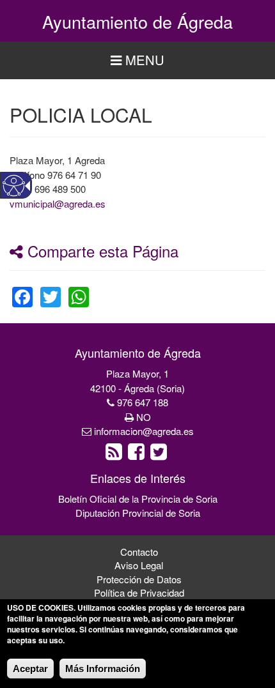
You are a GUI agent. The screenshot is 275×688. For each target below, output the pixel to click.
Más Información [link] (102, 668)
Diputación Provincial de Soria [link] (137, 512)
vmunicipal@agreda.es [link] (58, 203)
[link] (22, 289)
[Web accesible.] (14, 185)
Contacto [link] (139, 551)
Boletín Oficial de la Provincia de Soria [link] (137, 498)
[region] (137, 60)
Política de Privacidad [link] (139, 592)
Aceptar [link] (30, 668)
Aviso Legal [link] (138, 565)
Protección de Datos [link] (139, 579)
